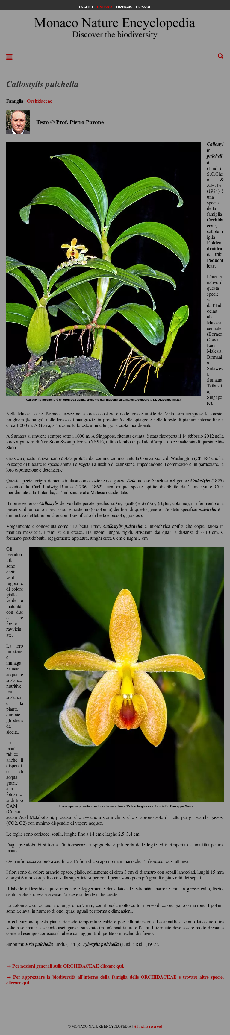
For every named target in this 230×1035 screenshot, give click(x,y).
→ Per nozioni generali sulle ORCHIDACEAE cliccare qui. (65, 965)
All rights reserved (148, 1026)
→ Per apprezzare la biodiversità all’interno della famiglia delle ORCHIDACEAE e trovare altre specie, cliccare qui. (115, 979)
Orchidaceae (39, 100)
